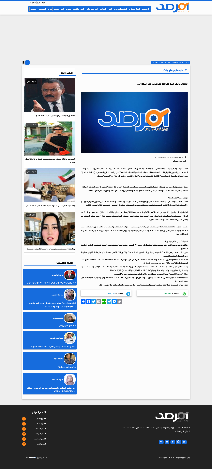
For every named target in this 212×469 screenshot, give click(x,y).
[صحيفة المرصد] (171, 7)
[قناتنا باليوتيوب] (167, 442)
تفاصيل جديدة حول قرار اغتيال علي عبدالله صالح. (55, 115)
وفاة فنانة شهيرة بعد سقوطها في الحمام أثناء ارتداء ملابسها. (51, 249)
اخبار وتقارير (134, 8)
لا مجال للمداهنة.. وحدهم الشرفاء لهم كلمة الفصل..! (53, 346)
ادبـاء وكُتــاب (64, 262)
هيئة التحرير (41, 2)
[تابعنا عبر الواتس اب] (178, 442)
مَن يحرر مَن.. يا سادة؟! (67, 367)
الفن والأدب (78, 8)
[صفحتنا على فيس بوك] (172, 442)
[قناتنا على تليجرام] (161, 442)
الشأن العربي (120, 8)
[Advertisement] (106, 36)
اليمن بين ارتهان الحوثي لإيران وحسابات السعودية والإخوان (51, 282)
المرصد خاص (92, 8)
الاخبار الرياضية (40, 439)
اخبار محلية (59, 8)
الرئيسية (145, 8)
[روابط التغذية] (184, 442)
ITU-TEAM (29, 457)
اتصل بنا (33, 2)
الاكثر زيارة (66, 73)
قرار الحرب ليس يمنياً (67, 325)
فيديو (68, 8)
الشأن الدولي (106, 8)
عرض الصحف (45, 8)
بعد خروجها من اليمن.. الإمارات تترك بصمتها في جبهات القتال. (50, 205)
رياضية (33, 8)
